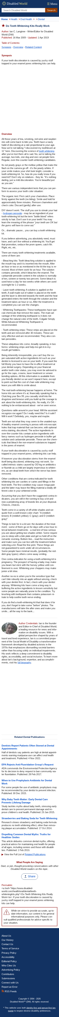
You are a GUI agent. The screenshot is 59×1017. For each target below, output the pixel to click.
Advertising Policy (11, 969)
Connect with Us (10, 982)
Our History (8, 940)
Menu (52, 3)
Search (51, 10)
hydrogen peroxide (12, 213)
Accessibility (8, 957)
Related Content (33, 47)
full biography (24, 662)
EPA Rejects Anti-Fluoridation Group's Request (27, 764)
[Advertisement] (29, 99)
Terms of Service (10, 948)
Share (31, 876)
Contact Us (7, 944)
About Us (6, 935)
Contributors (8, 974)
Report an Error (9, 986)
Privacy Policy (9, 952)
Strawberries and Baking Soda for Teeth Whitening (29, 818)
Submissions (8, 978)
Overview (18, 47)
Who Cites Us (9, 965)
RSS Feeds (10, 991)
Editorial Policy (9, 961)
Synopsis (6, 47)
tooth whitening (46, 151)
